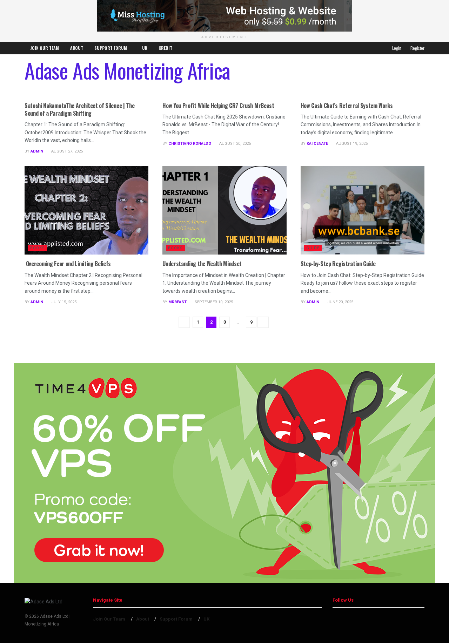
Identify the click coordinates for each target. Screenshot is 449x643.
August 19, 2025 (351, 143)
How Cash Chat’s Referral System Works (347, 105)
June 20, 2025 (339, 302)
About (76, 48)
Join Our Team (44, 48)
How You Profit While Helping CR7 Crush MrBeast (218, 105)
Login (396, 48)
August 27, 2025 (66, 151)
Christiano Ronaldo (189, 143)
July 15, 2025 (63, 302)
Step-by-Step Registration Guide (338, 263)
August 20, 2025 (234, 143)
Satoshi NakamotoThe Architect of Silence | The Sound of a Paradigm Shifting (79, 109)
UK (144, 48)
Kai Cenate (317, 143)
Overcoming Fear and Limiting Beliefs (68, 263)
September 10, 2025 (213, 302)
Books (37, 248)
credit (165, 48)
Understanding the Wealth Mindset (202, 263)
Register (416, 48)
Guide (313, 248)
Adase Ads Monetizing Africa (127, 70)
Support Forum (110, 48)
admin (37, 151)
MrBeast (177, 302)
